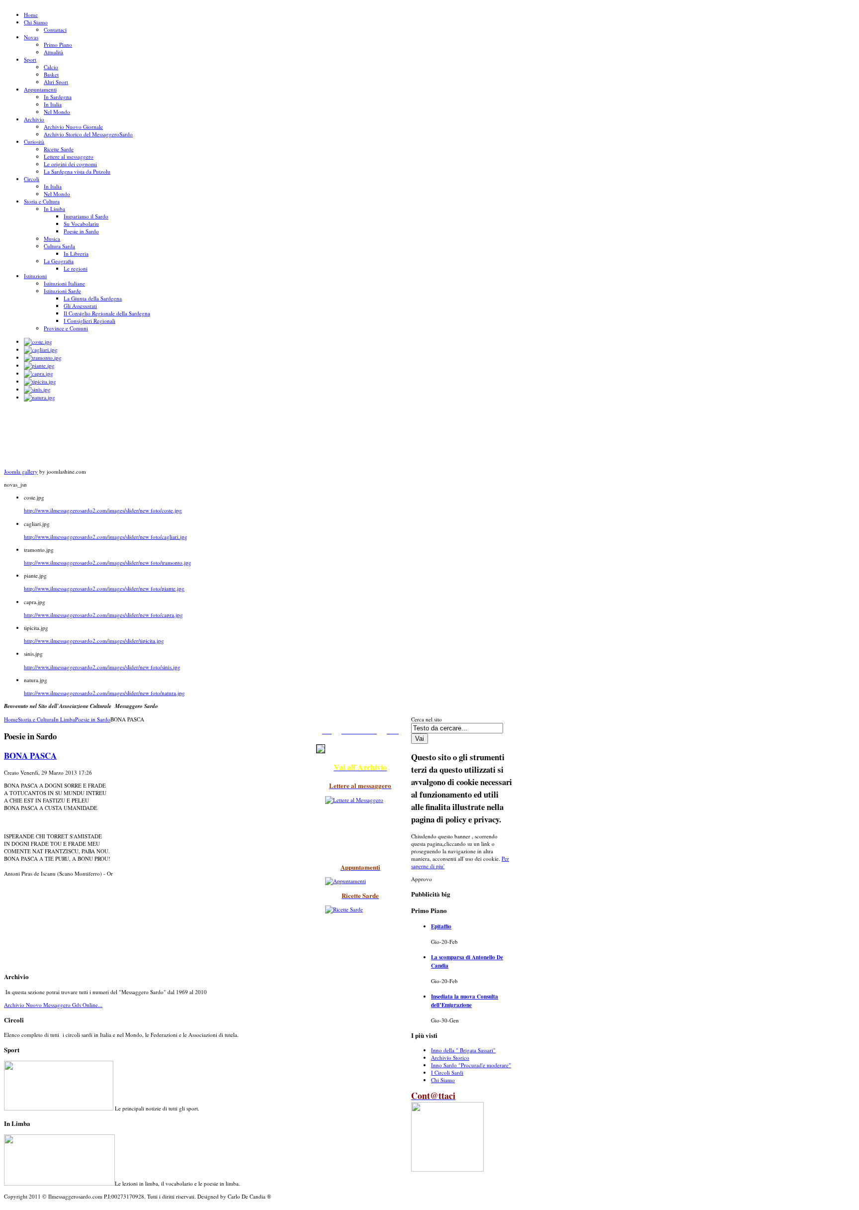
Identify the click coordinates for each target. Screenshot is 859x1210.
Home (11, 719)
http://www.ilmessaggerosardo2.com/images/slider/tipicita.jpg (94, 640)
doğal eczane (12, 1208)
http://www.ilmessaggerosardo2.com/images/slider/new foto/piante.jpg (104, 588)
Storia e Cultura (36, 719)
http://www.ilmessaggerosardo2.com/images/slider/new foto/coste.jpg (103, 510)
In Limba (64, 719)
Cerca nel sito (426, 719)
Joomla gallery (21, 471)
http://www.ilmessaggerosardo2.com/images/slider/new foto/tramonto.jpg (107, 562)
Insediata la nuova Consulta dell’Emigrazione (464, 1000)
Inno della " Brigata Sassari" (463, 1050)
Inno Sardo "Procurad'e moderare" (471, 1065)
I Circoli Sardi (447, 1072)
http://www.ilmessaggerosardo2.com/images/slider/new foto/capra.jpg (103, 614)
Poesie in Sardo (92, 719)
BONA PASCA (30, 755)
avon (7, 1208)
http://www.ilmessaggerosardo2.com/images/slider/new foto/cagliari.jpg (105, 536)
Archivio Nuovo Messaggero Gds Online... (53, 1004)
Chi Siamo (443, 1080)
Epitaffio (441, 926)
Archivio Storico (450, 1057)
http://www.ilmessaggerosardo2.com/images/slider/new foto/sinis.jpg (102, 667)
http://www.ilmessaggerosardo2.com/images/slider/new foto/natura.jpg (104, 693)
